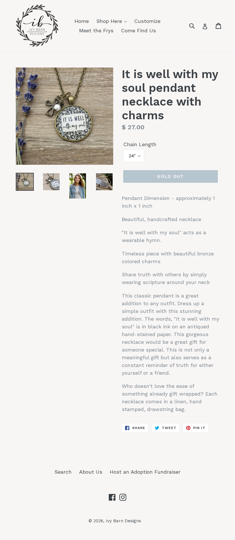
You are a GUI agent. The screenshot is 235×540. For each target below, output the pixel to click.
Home (82, 21)
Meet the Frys (96, 30)
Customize (147, 21)
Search (63, 472)
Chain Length (139, 144)
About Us (90, 472)
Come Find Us (138, 30)
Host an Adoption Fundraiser (145, 472)
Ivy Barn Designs (123, 520)
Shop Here (110, 21)
